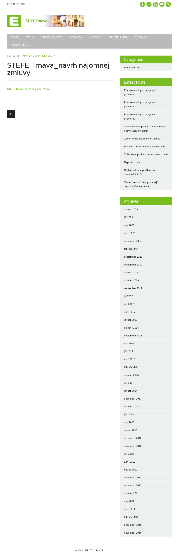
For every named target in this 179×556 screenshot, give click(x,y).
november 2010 (133, 532)
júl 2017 (128, 296)
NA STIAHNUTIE (118, 37)
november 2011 (132, 485)
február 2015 (131, 367)
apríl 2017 (129, 312)
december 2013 (133, 398)
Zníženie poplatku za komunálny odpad (146, 154)
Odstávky (140, 37)
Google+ (149, 4)
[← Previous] (11, 114)
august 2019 (131, 272)
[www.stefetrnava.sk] (45, 26)
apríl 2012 (129, 461)
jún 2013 (129, 414)
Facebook (142, 4)
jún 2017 (129, 304)
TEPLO (30, 37)
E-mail (162, 4)
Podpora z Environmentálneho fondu (144, 146)
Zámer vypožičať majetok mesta (142, 138)
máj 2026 (129, 225)
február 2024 (131, 248)
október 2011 (131, 493)
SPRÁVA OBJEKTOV (52, 37)
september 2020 (133, 256)
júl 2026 (128, 217)
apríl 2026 (129, 233)
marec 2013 (130, 430)
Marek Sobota (46, 55)
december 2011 (132, 477)
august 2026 (131, 209)
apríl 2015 (129, 359)
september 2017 (133, 288)
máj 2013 (129, 422)
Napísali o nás (132, 162)
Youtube (155, 4)
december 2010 (133, 524)
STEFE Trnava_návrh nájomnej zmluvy (28, 88)
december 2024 (133, 241)
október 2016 (131, 327)
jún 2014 (129, 382)
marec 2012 (130, 469)
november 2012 (133, 446)
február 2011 (131, 517)
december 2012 (133, 438)
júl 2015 (128, 351)
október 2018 (131, 280)
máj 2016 (129, 343)
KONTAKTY (95, 37)
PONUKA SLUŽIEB (21, 44)
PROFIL (15, 37)
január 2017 (130, 319)
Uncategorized (132, 67)
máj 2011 (129, 501)
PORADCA (76, 37)
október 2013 (131, 406)
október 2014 (131, 375)
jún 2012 (129, 453)
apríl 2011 (129, 509)
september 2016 (133, 335)
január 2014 (130, 390)
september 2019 (133, 264)
